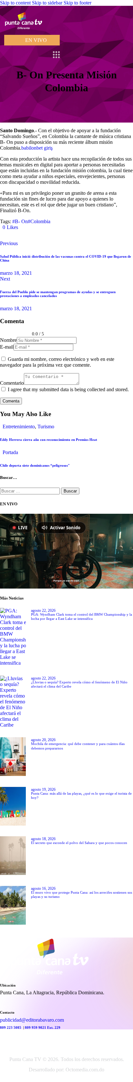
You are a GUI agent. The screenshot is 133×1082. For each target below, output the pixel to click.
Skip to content (15, 2)
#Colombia (39, 221)
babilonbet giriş (37, 148)
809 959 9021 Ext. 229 (42, 1027)
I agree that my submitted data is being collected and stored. (68, 389)
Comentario (12, 383)
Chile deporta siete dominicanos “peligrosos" (35, 465)
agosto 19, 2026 (43, 789)
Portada (10, 452)
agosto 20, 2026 (43, 740)
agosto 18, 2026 (43, 839)
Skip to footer (77, 2)
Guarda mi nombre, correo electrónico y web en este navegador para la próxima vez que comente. (57, 362)
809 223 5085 (11, 1027)
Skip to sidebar (47, 2)
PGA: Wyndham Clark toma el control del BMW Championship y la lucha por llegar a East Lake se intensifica (81, 616)
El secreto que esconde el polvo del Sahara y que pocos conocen (79, 843)
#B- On (20, 221)
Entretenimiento (19, 426)
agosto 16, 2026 (43, 888)
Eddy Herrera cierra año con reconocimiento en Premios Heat (48, 440)
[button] (10, 227)
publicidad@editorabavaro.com (32, 1020)
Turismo (45, 426)
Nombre (8, 340)
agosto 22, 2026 (43, 610)
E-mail (7, 347)
